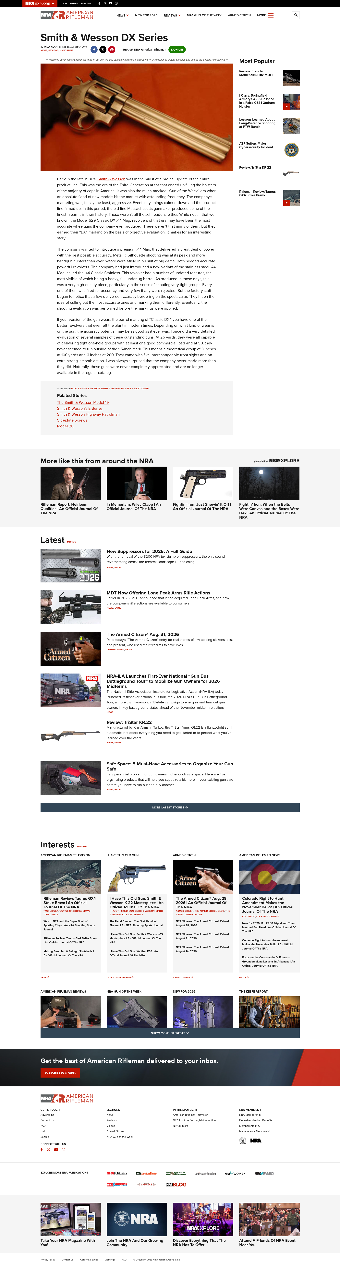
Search (45, 1137)
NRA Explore (180, 1126)
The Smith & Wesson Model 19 (83, 402)
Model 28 (65, 426)
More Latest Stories (186, 807)
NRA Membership (250, 1115)
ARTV (44, 977)
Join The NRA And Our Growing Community (135, 1242)
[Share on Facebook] (94, 47)
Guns (118, 608)
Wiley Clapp (141, 388)
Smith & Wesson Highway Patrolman (88, 414)
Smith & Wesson (111, 179)
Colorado (248, 916)
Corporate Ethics (89, 1259)
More (70, 542)
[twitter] (103, 47)
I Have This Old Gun (123, 855)
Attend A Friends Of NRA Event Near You (267, 1242)
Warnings (110, 1259)
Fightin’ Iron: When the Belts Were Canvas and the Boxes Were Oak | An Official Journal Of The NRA (269, 510)
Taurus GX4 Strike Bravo (75, 911)
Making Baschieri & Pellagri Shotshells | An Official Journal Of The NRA (68, 953)
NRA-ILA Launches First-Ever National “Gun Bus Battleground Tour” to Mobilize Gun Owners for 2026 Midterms (163, 681)
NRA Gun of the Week (204, 15)
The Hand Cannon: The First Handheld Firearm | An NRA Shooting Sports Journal (136, 923)
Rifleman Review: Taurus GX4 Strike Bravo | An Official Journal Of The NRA (69, 902)
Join (64, 3)
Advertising (47, 1115)
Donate (86, 3)
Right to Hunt (270, 916)
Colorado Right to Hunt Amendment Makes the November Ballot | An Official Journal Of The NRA (267, 904)
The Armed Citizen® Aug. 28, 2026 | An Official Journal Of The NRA (201, 902)
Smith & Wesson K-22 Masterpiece (136, 912)
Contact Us (47, 1120)
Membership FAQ (249, 1126)
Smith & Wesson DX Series (117, 388)
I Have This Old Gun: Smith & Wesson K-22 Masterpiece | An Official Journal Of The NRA (137, 902)
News (120, 15)
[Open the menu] (270, 14)
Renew (74, 3)
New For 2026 (146, 15)
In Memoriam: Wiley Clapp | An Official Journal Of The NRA (134, 506)
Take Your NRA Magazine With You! (68, 1242)
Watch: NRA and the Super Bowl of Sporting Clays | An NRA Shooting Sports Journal (69, 925)
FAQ (43, 1126)
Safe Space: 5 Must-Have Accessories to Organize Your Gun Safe (170, 766)
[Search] (296, 15)
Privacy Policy (48, 1259)
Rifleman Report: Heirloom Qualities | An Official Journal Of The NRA (69, 508)
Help (43, 1131)
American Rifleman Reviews (63, 991)
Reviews (170, 15)
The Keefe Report (253, 991)
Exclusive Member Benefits (255, 1120)
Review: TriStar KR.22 (129, 722)
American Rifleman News (260, 855)
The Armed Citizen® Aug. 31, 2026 (143, 634)
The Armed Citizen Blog (209, 911)
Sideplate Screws (72, 420)
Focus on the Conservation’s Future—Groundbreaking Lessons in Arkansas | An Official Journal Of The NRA (268, 961)
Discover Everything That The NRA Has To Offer (199, 1242)
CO (258, 916)
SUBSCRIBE (60, 1072)
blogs (75, 388)
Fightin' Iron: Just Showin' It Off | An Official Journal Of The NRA (202, 506)
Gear (118, 567)
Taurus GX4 (50, 914)
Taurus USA (50, 911)
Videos (111, 1126)
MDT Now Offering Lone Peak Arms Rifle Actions (158, 592)
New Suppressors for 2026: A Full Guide (149, 551)
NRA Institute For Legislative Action (194, 1120)
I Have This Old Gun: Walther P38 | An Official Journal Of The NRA (134, 953)
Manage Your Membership (255, 1131)
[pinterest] (111, 47)
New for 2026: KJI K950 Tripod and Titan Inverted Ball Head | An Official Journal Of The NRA (269, 927)
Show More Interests (191, 1033)
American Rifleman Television (65, 855)
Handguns (66, 50)
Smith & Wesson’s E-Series (80, 408)
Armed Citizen (239, 15)
